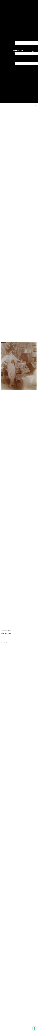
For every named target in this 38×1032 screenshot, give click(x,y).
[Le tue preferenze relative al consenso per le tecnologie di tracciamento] (34, 1028)
